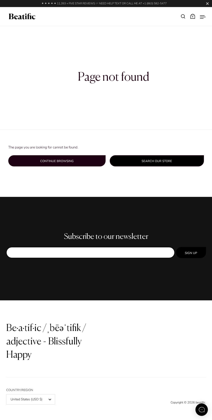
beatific (200, 402)
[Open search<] (183, 16)
